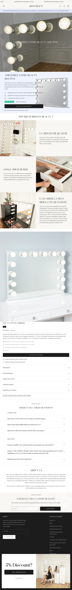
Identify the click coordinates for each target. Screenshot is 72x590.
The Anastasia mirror (14, 323)
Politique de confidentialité (58, 540)
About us (52, 520)
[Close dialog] (68, 556)
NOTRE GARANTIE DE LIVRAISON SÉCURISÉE (17, 395)
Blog (51, 550)
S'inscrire (9, 537)
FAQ (51, 523)
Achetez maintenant (24, 106)
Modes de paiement (56, 529)
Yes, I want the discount (19, 572)
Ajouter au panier (36, 355)
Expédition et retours (56, 526)
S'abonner (50, 508)
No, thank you (19, 578)
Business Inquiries (55, 547)
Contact (52, 537)
